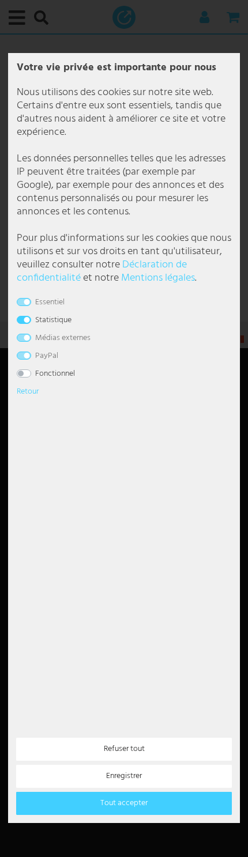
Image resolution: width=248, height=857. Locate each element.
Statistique (53, 320)
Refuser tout (124, 749)
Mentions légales (158, 278)
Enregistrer (124, 776)
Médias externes (63, 338)
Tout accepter (124, 803)
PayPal (46, 356)
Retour (28, 392)
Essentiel (50, 302)
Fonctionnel (55, 374)
